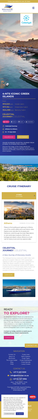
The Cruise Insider (11, 360)
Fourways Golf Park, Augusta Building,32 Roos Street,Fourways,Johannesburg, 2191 (19, 388)
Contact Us (11, 354)
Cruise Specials (25, 362)
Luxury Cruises (25, 364)
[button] (3, 168)
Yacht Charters (25, 356)
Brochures (12, 358)
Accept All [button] (20, 413)
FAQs (12, 364)
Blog (11, 362)
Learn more (8, 275)
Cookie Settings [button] (9, 413)
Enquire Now (9, 137)
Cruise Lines (25, 354)
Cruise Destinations (26, 360)
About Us (12, 356)
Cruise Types (26, 358)
